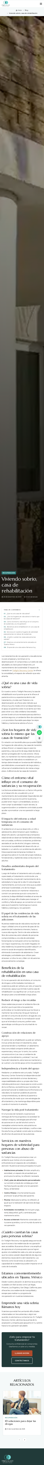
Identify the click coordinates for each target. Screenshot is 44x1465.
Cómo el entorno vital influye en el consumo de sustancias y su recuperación (21, 623)
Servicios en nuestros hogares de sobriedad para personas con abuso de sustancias (21, 633)
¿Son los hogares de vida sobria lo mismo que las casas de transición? (21, 618)
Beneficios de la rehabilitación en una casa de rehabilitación (21, 628)
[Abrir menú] (41, 4)
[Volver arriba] (39, 726)
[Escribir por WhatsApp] (39, 732)
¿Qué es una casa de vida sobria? (17, 614)
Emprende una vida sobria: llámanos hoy (20, 647)
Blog (26, 10)
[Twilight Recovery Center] (6, 3)
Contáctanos (22, 1361)
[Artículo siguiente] (25, 1440)
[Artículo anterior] (19, 1440)
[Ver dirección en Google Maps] (39, 738)
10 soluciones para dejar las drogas (20, 1423)
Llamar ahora (22, 1353)
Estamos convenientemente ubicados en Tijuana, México (20, 643)
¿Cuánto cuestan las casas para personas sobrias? (20, 638)
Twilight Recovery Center (22, 670)
